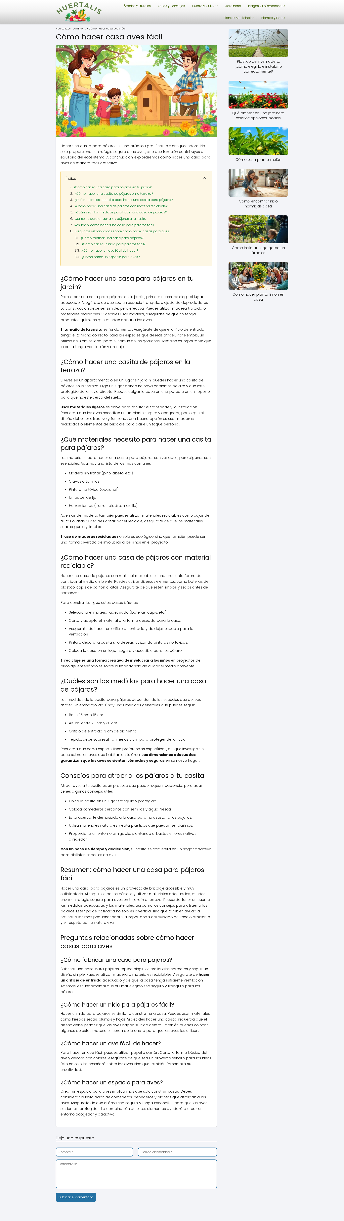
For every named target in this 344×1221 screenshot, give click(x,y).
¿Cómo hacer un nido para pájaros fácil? (113, 244)
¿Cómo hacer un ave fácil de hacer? (109, 250)
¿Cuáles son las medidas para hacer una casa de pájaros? (121, 212)
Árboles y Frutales (137, 6)
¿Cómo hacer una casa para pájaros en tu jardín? (112, 187)
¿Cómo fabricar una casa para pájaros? (112, 238)
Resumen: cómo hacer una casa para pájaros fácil (114, 225)
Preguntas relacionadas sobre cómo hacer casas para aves (122, 231)
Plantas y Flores (273, 18)
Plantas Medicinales (239, 18)
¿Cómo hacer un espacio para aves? (111, 257)
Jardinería (233, 6)
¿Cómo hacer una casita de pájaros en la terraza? (113, 193)
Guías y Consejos (171, 6)
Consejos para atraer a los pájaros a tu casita (110, 218)
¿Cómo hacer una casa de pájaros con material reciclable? (121, 206)
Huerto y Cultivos (205, 6)
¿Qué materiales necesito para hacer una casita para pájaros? (123, 199)
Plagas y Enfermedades (266, 6)
